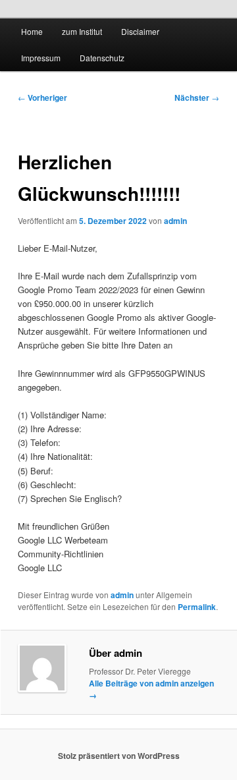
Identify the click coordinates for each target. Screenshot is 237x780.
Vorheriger (42, 97)
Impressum (41, 57)
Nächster (196, 97)
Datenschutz (102, 57)
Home (32, 31)
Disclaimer (140, 31)
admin (175, 221)
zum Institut (82, 31)
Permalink (197, 607)
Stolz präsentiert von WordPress (119, 756)
